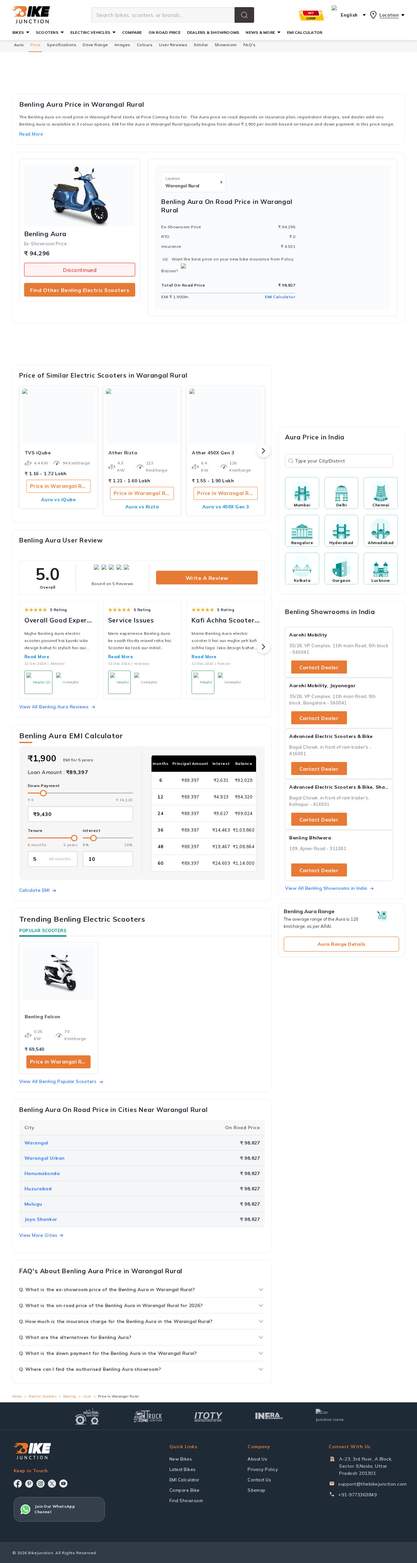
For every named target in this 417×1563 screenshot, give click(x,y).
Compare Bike (184, 1490)
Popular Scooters (42, 930)
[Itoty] (208, 1416)
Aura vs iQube (58, 499)
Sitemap (257, 1490)
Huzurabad (38, 1189)
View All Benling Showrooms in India (326, 888)
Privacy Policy (263, 1469)
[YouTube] (63, 1483)
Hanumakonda (42, 1173)
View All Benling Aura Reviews (54, 707)
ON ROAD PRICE (164, 32)
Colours (145, 44)
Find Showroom (186, 1500)
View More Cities (38, 1235)
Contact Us (259, 1479)
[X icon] (52, 1483)
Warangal (36, 1143)
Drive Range (95, 44)
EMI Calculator (280, 296)
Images (122, 44)
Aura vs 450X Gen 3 (225, 507)
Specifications (61, 44)
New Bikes (180, 1459)
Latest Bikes (182, 1469)
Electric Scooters (43, 1396)
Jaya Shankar (40, 1219)
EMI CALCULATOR (304, 32)
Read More (37, 656)
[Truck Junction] (148, 1416)
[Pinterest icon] (29, 1483)
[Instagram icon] (40, 1483)
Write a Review (207, 578)
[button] (244, 15)
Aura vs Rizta (142, 507)
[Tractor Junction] (87, 1416)
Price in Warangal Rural (60, 486)
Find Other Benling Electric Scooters (79, 290)
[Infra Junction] (269, 1416)
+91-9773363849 (357, 1495)
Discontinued (79, 270)
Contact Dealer (318, 667)
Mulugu (33, 1204)
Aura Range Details (342, 944)
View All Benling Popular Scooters (58, 1081)
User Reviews (173, 44)
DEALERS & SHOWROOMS (213, 32)
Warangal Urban (44, 1158)
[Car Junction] (330, 1416)
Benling (69, 1396)
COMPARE (132, 32)
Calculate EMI (34, 890)
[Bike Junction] (31, 15)
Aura (19, 44)
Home (17, 1396)
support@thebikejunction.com (372, 1484)
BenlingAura (45, 233)
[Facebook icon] (18, 1483)
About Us (257, 1459)
